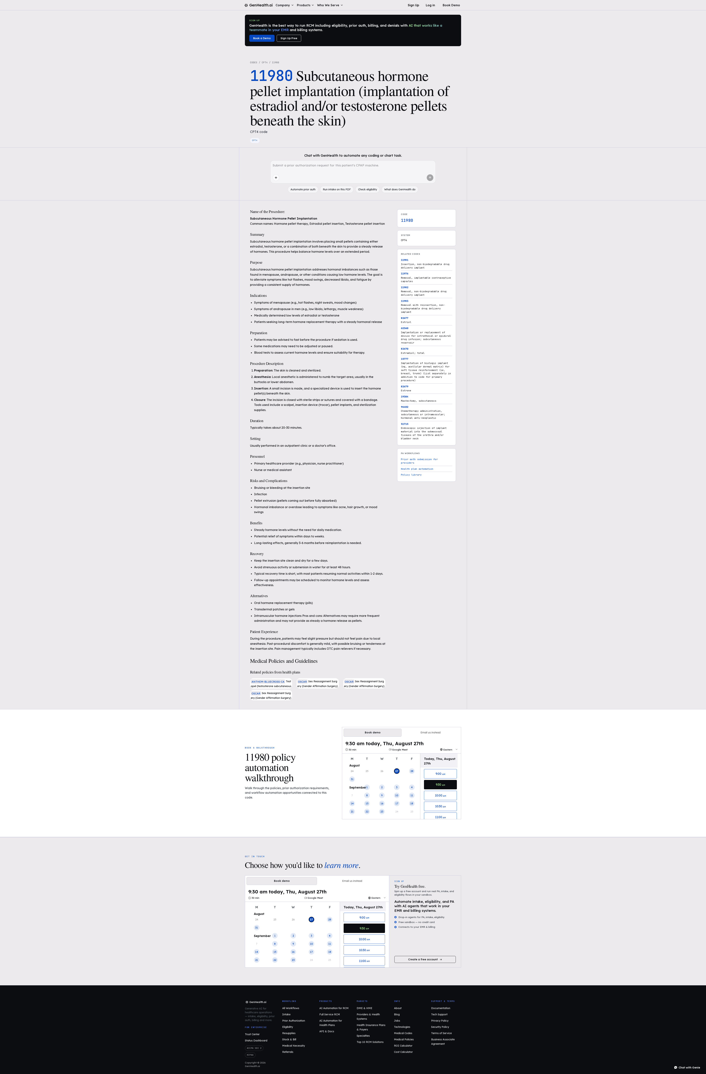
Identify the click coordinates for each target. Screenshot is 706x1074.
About (398, 1008)
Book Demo (451, 5)
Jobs (397, 1020)
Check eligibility (367, 189)
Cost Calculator (403, 1052)
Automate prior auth (302, 189)
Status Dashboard (256, 1040)
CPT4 (265, 62)
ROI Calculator (403, 1045)
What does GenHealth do (400, 189)
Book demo (373, 732)
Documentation (440, 1008)
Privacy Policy (439, 1020)
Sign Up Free (289, 38)
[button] (285, 5)
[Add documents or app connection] (276, 177)
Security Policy (440, 1027)
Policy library (411, 474)
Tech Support (439, 1014)
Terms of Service (441, 1033)
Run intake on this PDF (337, 189)
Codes (253, 62)
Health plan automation (417, 468)
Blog (397, 1014)
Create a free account (423, 959)
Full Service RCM (329, 1014)
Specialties (363, 1035)
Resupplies (288, 1033)
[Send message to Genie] (430, 177)
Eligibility (287, 1027)
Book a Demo (262, 38)
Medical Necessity (293, 1045)
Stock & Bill (289, 1039)
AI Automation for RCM (334, 1008)
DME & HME (364, 1008)
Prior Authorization (293, 1020)
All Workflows (290, 1008)
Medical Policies (404, 1039)
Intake (286, 1014)
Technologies (402, 1027)
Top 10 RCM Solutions (370, 1042)
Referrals (287, 1052)
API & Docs (326, 1031)
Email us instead (430, 732)
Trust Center (252, 1034)
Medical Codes (403, 1033)
